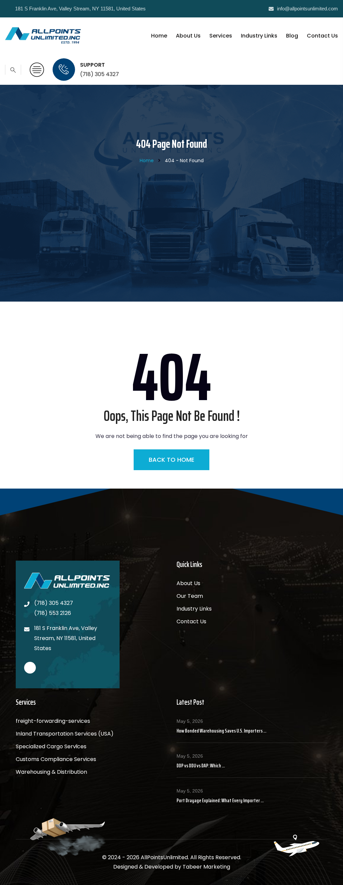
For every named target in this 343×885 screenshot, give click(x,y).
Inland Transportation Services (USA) (65, 734)
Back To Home (171, 459)
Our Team (190, 596)
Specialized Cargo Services (51, 746)
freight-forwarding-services (53, 721)
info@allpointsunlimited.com (307, 8)
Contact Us (322, 36)
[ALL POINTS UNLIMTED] (47, 35)
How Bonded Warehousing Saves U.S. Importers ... (221, 730)
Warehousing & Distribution (51, 772)
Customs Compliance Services (56, 759)
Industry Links (259, 36)
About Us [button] (188, 36)
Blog (292, 36)
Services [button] (220, 36)
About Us (188, 583)
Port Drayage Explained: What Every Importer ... (220, 800)
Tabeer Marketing (206, 867)
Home (159, 36)
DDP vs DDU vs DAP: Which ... (201, 765)
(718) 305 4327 (99, 74)
